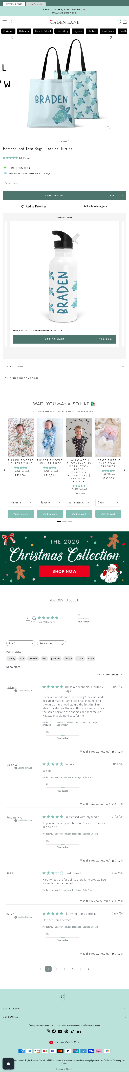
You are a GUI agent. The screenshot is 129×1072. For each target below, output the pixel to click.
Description (14, 366)
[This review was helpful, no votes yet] (113, 751)
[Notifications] (119, 21)
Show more (13, 667)
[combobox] (20, 643)
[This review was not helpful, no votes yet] (119, 751)
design (68, 658)
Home (63, 141)
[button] (64, 37)
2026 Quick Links (11, 1008)
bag (44, 658)
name (91, 658)
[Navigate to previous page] (40, 969)
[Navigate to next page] (88, 969)
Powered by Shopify (64, 1069)
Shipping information (21, 378)
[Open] (8, 1063)
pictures (55, 658)
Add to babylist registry (95, 206)
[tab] (14, 4)
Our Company (10, 1017)
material (33, 658)
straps (79, 658)
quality (11, 658)
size (22, 658)
